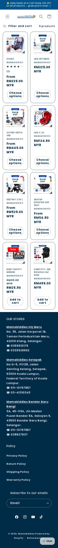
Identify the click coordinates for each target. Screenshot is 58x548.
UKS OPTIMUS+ (42, 59)
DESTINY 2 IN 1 (15, 199)
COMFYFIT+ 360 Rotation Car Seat (42, 272)
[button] (7, 16)
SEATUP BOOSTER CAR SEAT (41, 202)
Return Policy (16, 464)
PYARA (10, 59)
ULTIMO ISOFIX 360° (15, 134)
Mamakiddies (26, 533)
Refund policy (35, 538)
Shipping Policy (17, 472)
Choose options (15, 94)
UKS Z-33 (39, 132)
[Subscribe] (47, 503)
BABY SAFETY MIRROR (14, 270)
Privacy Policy (16, 456)
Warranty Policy (18, 480)
